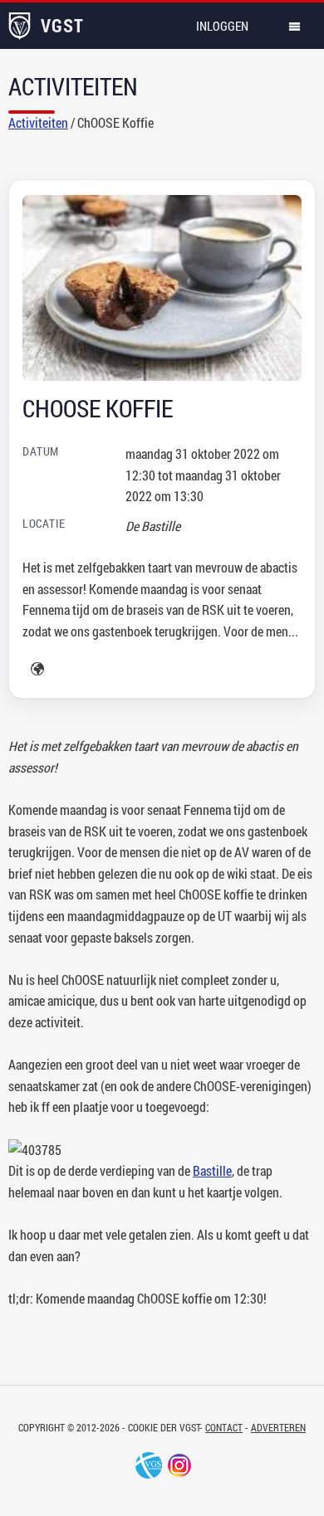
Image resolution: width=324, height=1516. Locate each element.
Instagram (179, 1465)
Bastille (212, 1170)
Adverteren (278, 1427)
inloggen (222, 25)
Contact (224, 1427)
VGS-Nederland (148, 1465)
